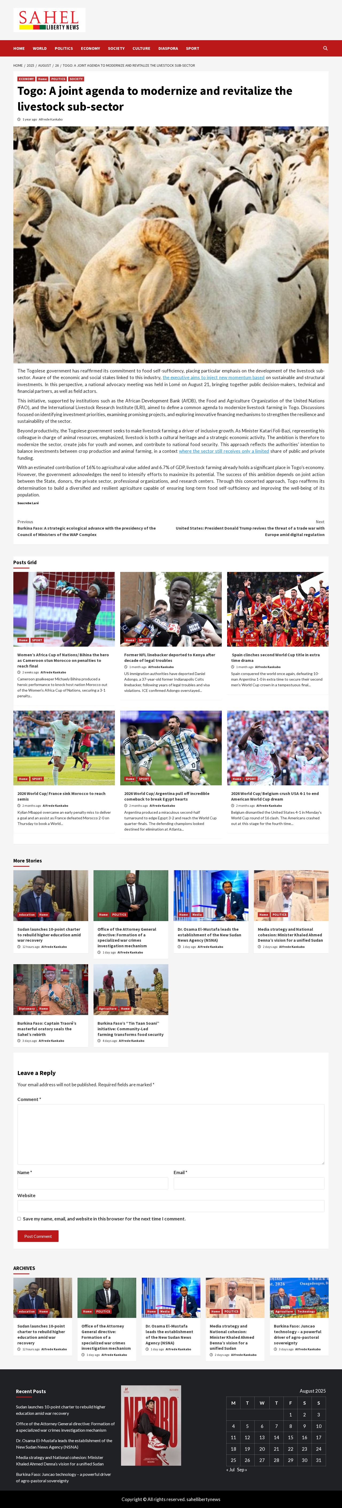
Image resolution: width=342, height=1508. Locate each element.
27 (262, 1460)
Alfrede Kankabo (51, 119)
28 (276, 1460)
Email (180, 1172)
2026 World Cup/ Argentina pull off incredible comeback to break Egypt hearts (166, 796)
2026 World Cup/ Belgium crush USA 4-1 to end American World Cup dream (275, 796)
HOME (19, 48)
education (27, 915)
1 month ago (138, 667)
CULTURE (141, 48)
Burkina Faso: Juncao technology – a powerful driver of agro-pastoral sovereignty (297, 1334)
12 (247, 1437)
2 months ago (31, 806)
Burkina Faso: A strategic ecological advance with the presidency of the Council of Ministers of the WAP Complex (86, 528)
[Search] (325, 48)
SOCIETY (116, 48)
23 (304, 1449)
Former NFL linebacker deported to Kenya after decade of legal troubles (169, 657)
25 (233, 1460)
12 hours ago (31, 947)
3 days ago (29, 1041)
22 (290, 1449)
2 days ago (270, 947)
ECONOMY (90, 48)
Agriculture (107, 1008)
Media (197, 915)
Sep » (242, 1469)
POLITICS (64, 48)
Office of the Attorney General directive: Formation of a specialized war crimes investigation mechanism (127, 937)
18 (233, 1449)
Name (24, 1172)
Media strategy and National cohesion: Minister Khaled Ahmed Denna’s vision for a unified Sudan (290, 934)
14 (276, 1437)
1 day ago (109, 952)
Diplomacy (27, 1008)
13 (262, 1437)
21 (276, 1449)
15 (290, 1437)
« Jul (230, 1469)
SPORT (192, 48)
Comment (29, 1099)
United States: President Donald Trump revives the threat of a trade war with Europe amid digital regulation (250, 528)
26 (247, 1460)
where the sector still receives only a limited (224, 451)
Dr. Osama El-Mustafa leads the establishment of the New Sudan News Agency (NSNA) (209, 934)
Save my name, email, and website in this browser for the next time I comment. (104, 1219)
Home (42, 79)
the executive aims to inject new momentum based (214, 377)
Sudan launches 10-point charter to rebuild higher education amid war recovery (49, 934)
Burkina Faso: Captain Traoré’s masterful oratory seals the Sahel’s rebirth (46, 1028)
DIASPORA (168, 48)
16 (304, 1437)
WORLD (40, 48)
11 (233, 1437)
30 (304, 1460)
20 (262, 1449)
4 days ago (110, 1041)
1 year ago (29, 119)
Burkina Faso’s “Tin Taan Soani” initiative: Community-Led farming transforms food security (131, 1028)
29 (290, 1460)
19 (247, 1449)
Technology (306, 1311)
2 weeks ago (30, 672)
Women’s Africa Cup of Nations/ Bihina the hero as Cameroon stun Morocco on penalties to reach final (63, 660)
